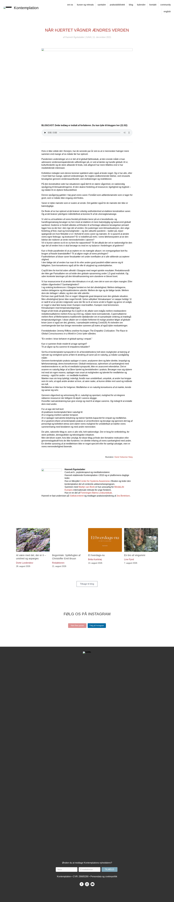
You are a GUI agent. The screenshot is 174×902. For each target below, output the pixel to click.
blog (131, 5)
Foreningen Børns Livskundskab (96, 493)
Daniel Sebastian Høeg (123, 457)
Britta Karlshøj (95, 559)
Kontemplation (26, 8)
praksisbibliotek (117, 5)
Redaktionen (58, 563)
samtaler (102, 5)
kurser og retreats (85, 5)
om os (70, 5)
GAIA (88, 37)
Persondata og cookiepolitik (103, 876)
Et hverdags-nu (96, 555)
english (167, 11)
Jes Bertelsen (123, 496)
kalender (141, 5)
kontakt (152, 5)
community (165, 5)
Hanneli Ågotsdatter (74, 37)
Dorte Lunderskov (24, 563)
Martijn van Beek (87, 487)
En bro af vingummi (134, 555)
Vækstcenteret (77, 496)
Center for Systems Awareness (95, 481)
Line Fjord (129, 559)
